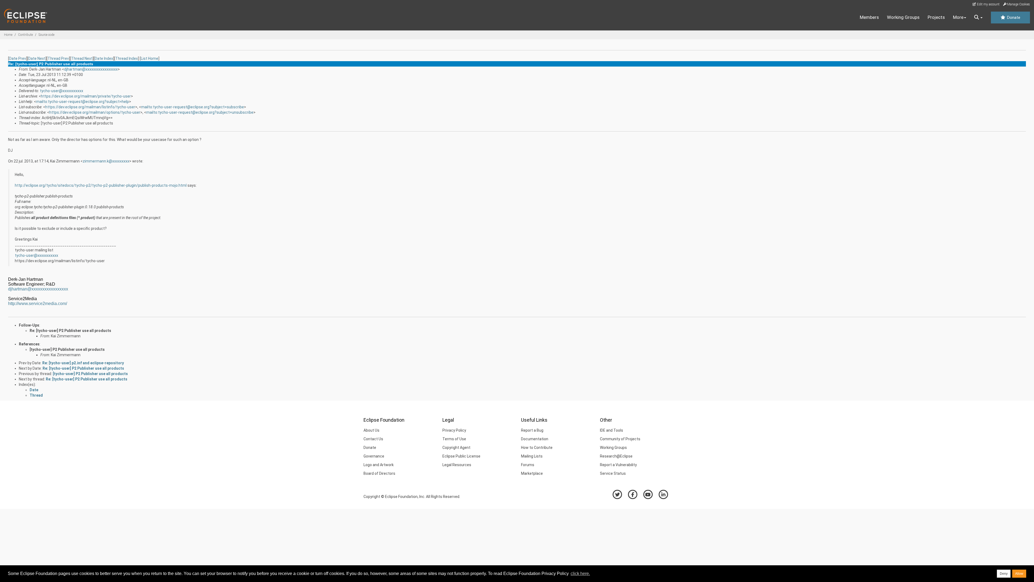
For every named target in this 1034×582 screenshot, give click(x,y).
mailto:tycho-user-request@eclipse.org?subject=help (82, 101)
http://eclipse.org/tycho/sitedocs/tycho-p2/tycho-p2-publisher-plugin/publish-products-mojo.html (101, 185)
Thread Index (126, 58)
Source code (46, 35)
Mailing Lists (532, 456)
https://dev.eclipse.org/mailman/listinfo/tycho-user (90, 107)
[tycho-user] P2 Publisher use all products (67, 349)
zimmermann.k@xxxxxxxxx (106, 161)
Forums (527, 465)
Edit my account (988, 4)
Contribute (25, 35)
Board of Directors (379, 473)
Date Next (37, 58)
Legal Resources (456, 465)
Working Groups (903, 17)
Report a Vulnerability (618, 465)
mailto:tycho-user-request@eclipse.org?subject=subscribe (192, 107)
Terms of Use (454, 439)
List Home (149, 58)
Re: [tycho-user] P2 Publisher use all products (70, 330)
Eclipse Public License (461, 456)
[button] (978, 17)
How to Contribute (537, 447)
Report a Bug (532, 430)
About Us (371, 430)
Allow (1019, 574)
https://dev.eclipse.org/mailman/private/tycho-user (86, 96)
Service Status (613, 473)
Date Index (104, 58)
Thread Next (82, 58)
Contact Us (373, 439)
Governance (374, 456)
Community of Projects (620, 439)
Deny (1004, 574)
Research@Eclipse (616, 456)
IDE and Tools (611, 430)
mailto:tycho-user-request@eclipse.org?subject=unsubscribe (199, 112)
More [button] (958, 17)
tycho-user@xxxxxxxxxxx (61, 91)
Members (869, 17)
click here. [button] (580, 573)
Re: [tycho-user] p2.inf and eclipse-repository (83, 363)
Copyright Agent (456, 447)
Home (8, 35)
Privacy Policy (454, 430)
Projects (936, 17)
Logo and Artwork (379, 465)
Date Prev (17, 58)
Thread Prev (58, 58)
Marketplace (532, 473)
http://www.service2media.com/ (37, 303)
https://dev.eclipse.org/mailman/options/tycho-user (94, 112)
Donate (1013, 17)
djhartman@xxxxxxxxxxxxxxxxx (91, 69)
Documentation (534, 439)
